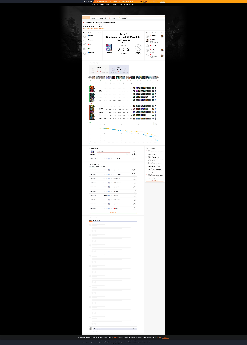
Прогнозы (115, 4)
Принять (165, 337)
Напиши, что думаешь (98, 328)
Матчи (109, 1)
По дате (90, 220)
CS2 (97, 4)
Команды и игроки (124, 1)
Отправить (136, 329)
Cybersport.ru (115, 343)
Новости (96, 28)
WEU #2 (123, 42)
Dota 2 (93, 4)
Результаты (101, 28)
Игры (131, 1)
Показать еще (113, 212)
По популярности (97, 220)
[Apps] (151, 1)
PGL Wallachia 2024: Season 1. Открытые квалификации (100, 22)
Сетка (84, 28)
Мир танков (102, 4)
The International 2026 (101, 1)
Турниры (115, 1)
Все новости (155, 180)
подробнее (116, 337)
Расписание (90, 28)
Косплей (120, 4)
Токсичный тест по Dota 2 (129, 4)
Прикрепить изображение (134, 329)
